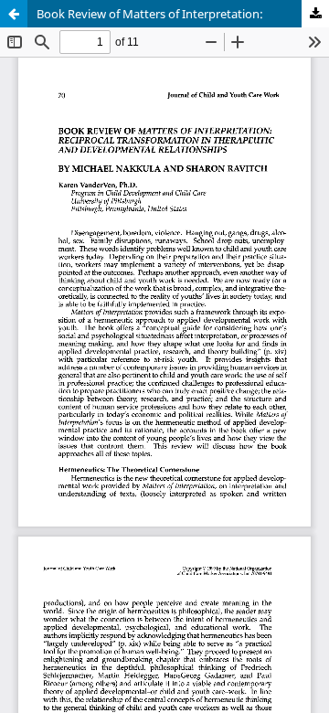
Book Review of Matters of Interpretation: (150, 13)
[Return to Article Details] (13, 13)
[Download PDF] (315, 13)
